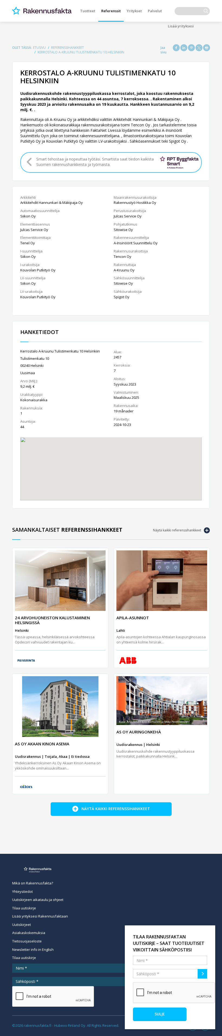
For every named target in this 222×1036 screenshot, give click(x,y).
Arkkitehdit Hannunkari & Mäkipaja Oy (51, 202)
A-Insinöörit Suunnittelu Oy (136, 242)
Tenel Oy (27, 242)
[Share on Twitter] (199, 47)
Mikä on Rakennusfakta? (32, 883)
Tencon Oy (122, 256)
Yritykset (134, 10)
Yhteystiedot (22, 891)
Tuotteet (87, 10)
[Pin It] (191, 47)
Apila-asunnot (132, 617)
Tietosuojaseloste (27, 941)
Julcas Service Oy (34, 229)
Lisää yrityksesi (181, 26)
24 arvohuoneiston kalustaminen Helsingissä (52, 620)
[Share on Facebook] (176, 47)
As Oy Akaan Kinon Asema (42, 743)
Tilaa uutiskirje (24, 908)
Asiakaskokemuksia (28, 932)
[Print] (206, 47)
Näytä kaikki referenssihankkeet (177, 530)
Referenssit (111, 10)
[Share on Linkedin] (183, 47)
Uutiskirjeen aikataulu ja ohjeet (37, 899)
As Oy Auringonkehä (138, 731)
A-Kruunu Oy (124, 270)
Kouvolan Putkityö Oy (38, 270)
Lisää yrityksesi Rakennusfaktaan (40, 916)
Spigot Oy (121, 296)
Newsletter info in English (33, 949)
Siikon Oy (28, 216)
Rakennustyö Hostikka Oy (135, 202)
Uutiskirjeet (21, 924)
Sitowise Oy (123, 229)
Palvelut (155, 10)
